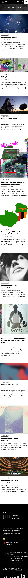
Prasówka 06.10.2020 (9, 438)
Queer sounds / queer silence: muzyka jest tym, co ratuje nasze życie (13, 340)
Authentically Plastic (11, 345)
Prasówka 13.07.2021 (9, 285)
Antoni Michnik (8, 236)
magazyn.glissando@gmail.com (19, 556)
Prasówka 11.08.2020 (9, 480)
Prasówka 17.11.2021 (9, 119)
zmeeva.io (19, 569)
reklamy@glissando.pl (16, 560)
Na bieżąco (5, 34)
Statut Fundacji (7, 522)
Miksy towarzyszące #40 (11, 77)
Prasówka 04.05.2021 (9, 385)
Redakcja (7, 39)
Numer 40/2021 (5, 74)
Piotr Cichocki (8, 186)
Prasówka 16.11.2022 (9, 37)
